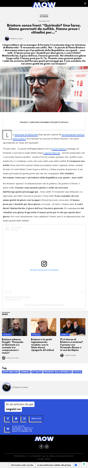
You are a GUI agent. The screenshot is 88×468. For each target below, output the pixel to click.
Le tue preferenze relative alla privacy (54, 465)
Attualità (44, 17)
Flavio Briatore (10, 372)
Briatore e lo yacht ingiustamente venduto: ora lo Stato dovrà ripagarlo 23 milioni (42, 345)
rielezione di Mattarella (26, 134)
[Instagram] (24, 418)
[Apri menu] (85, 3)
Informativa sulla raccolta (22, 465)
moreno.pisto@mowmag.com (22, 431)
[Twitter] (16, 418)
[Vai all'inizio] (44, 439)
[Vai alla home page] (44, 5)
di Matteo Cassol (16, 39)
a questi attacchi (51, 152)
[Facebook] (8, 418)
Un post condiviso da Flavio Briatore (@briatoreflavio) (44, 305)
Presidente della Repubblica (57, 372)
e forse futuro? (59, 148)
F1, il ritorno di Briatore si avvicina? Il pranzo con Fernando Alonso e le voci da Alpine (71, 345)
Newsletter (36, 419)
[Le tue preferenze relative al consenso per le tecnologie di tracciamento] (84, 464)
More (5, 314)
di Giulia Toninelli (70, 355)
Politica (77, 372)
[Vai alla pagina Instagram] (46, 446)
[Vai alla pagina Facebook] (41, 446)
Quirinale (25, 372)
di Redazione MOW (13, 358)
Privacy (48, 459)
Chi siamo (40, 459)
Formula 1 (65, 335)
